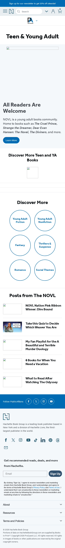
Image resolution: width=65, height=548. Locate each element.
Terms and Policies (13, 521)
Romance (20, 270)
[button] (36, 20)
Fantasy (20, 245)
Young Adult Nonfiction (44, 220)
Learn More (11, 140)
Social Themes (45, 270)
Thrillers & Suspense (45, 245)
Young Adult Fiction (20, 220)
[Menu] (5, 11)
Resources (9, 512)
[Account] (53, 11)
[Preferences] (46, 11)
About (6, 504)
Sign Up (55, 473)
